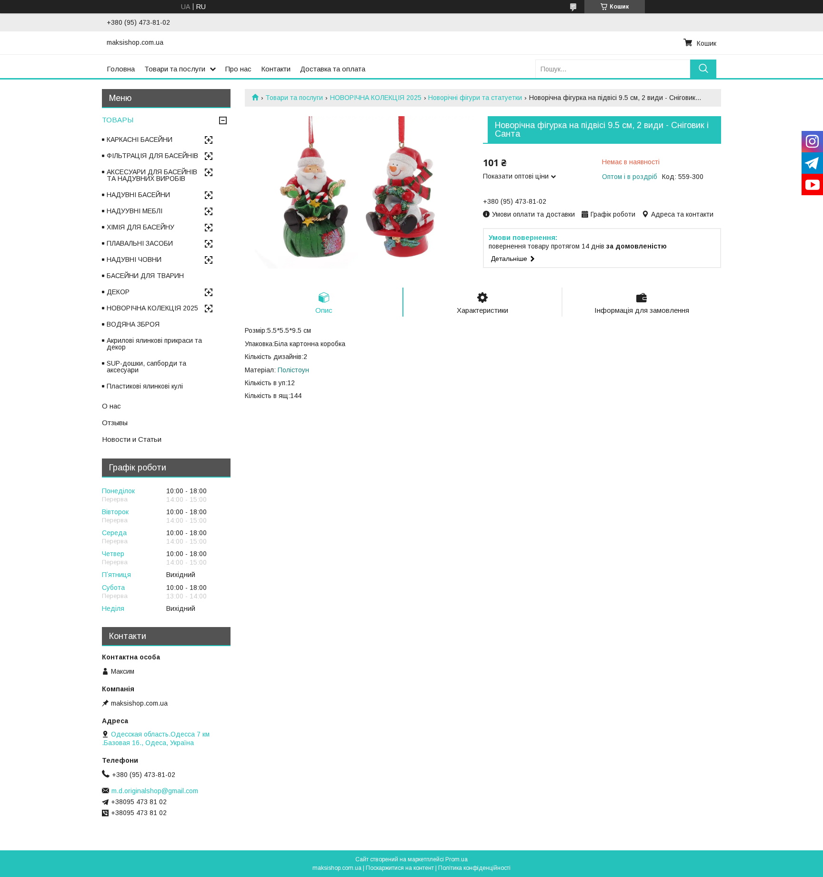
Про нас (238, 69)
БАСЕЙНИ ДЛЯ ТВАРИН (145, 275)
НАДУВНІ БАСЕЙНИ (138, 195)
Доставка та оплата (332, 69)
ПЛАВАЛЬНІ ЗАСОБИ (140, 243)
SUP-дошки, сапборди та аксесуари (146, 366)
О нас (111, 406)
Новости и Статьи (131, 439)
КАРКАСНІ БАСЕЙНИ (139, 139)
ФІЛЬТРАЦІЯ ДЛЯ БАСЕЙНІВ (152, 155)
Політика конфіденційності (474, 868)
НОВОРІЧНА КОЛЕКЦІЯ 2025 (376, 97)
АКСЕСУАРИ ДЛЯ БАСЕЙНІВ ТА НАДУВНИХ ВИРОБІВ (152, 175)
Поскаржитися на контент (400, 868)
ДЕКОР (118, 292)
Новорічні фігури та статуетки (475, 97)
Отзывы (115, 423)
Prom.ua (456, 859)
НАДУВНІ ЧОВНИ (134, 259)
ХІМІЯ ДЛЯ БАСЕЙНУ (140, 227)
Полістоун (293, 370)
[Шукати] (703, 69)
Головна (121, 69)
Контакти (276, 69)
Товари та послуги (174, 69)
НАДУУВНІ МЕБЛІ (134, 211)
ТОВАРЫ (117, 120)
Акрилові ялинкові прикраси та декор (154, 344)
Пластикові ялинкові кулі (145, 386)
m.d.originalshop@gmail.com (154, 791)
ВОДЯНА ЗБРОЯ (133, 324)
